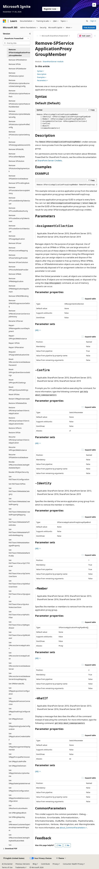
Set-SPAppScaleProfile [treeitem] (17, 761)
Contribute (45, 864)
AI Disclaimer (7, 864)
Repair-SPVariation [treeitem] (16, 347)
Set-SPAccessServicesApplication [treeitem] (19, 656)
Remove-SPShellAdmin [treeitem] (18, 60)
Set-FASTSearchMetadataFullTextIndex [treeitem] (19, 522)
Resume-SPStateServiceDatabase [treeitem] (18, 456)
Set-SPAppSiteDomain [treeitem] (17, 766)
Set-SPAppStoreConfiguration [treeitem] (19, 789)
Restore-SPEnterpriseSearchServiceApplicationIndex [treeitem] (19, 421)
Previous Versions (23, 864)
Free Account (89, 27)
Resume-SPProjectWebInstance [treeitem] (18, 448)
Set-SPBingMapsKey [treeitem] (17, 817)
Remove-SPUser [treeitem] (15, 243)
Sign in (93, 21)
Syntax (39, 71)
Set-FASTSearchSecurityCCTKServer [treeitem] (19, 563)
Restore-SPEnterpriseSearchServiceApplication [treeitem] (19, 410)
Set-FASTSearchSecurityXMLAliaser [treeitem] (19, 635)
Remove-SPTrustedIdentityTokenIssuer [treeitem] (19, 201)
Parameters (41, 80)
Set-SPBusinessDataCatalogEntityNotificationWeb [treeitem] (19, 838)
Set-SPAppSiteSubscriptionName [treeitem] (19, 773)
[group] (66, 184)
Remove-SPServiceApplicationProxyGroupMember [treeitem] (19, 52)
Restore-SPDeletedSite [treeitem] (18, 403)
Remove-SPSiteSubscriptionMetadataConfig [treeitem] (19, 114)
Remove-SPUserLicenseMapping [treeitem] (18, 249)
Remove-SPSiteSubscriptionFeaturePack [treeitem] (19, 93)
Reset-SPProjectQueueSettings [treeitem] (18, 388)
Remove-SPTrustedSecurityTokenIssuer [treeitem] (19, 218)
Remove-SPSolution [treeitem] (16, 161)
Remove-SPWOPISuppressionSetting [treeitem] (19, 303)
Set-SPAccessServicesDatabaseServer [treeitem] (19, 666)
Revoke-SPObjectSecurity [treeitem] (19, 472)
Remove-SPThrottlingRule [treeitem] (19, 183)
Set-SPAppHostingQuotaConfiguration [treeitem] (19, 726)
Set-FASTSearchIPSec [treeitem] (17, 484)
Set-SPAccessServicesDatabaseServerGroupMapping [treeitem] (19, 676)
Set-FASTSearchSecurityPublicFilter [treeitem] (19, 614)
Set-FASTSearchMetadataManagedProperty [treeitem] (19, 543)
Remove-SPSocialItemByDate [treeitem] (17, 155)
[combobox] (16, 38)
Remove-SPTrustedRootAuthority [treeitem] (18, 209)
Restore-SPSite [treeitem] (14, 432)
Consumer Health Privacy (73, 864)
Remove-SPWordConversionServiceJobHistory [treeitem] (19, 314)
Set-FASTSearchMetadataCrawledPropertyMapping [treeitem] (19, 512)
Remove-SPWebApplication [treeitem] (16, 280)
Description (41, 74)
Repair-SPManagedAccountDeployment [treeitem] (19, 328)
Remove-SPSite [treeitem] (15, 64)
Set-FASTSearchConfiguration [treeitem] (19, 478)
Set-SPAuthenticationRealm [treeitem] (18, 807)
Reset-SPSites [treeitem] (14, 394)
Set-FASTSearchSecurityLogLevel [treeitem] (19, 594)
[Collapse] (30, 34)
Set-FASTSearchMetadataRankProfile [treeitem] (19, 553)
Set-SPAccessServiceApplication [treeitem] (19, 645)
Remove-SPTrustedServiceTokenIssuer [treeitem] (19, 229)
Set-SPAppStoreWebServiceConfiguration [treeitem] (19, 798)
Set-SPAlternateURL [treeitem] (16, 683)
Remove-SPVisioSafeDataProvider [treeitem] (18, 268)
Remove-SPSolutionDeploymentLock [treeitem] (19, 168)
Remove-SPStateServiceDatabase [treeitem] (18, 177)
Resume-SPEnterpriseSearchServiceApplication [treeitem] (19, 440)
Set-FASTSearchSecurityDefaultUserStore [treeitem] (19, 584)
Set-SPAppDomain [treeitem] (16, 719)
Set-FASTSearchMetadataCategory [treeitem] (19, 491)
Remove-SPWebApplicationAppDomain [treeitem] (19, 289)
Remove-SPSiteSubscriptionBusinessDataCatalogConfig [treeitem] (19, 83)
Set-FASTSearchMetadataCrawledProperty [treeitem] (19, 501)
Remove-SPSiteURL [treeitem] (16, 149)
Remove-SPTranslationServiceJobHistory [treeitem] (19, 190)
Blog (34, 864)
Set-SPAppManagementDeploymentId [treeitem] (19, 747)
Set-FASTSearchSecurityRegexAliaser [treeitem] (19, 625)
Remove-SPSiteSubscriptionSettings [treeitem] (19, 135)
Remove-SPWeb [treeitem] (15, 274)
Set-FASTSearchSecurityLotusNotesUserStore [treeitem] (19, 604)
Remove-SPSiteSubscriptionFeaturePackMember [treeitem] (19, 104)
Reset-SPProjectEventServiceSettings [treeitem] (19, 372)
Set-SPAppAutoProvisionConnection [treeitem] (19, 701)
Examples (41, 77)
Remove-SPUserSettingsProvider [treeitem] (18, 256)
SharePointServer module (53, 61)
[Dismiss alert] (94, 5)
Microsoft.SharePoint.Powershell (55, 36)
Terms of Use (7, 867)
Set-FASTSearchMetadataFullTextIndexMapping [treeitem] (19, 532)
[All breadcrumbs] (37, 36)
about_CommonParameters (72, 827)
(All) (37, 330)
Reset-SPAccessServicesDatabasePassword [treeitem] (19, 362)
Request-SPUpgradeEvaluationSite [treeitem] (19, 353)
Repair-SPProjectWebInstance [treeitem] (18, 337)
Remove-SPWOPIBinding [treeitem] (18, 296)
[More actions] (95, 36)
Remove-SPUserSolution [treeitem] (18, 262)
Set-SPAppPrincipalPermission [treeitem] (19, 755)
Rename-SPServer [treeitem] (16, 321)
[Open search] (87, 21)
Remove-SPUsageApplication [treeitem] (17, 237)
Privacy (55, 864)
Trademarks (20, 867)
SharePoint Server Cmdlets (49, 160)
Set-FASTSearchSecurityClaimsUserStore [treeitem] (19, 573)
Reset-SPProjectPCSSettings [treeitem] (17, 381)
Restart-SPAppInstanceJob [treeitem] (19, 399)
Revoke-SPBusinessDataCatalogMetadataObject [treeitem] (19, 465)
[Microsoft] (4, 21)
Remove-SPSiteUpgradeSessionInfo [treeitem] (19, 143)
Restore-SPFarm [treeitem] (15, 428)
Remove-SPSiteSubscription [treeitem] (16, 74)
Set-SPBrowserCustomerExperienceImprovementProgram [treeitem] (19, 826)
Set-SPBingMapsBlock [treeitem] (17, 813)
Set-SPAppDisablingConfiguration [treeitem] (19, 711)
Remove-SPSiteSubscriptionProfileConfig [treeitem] (19, 124)
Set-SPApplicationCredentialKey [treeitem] (19, 736)
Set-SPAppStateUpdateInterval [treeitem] (19, 782)
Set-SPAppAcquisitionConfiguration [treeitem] (19, 691)
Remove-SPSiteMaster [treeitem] (17, 68)
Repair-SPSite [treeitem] (14, 343)
